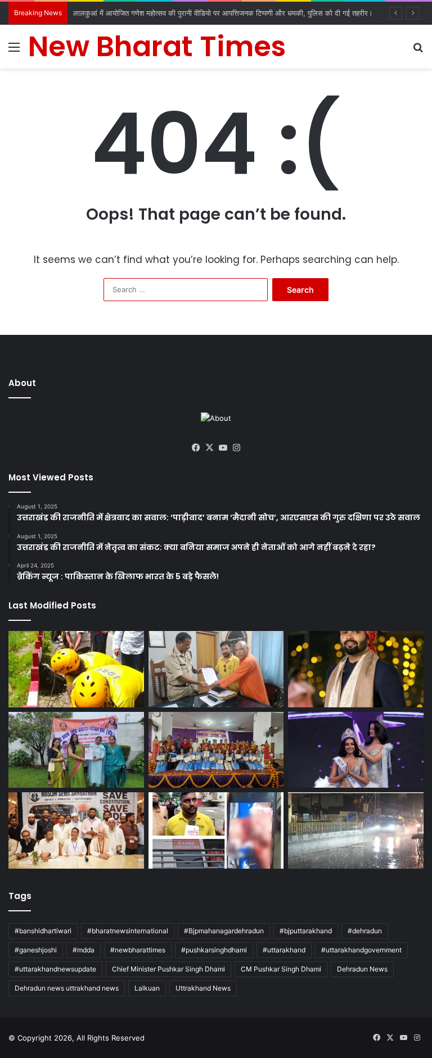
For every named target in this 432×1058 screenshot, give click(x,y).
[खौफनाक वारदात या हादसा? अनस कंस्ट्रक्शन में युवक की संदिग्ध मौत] (216, 830)
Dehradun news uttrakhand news (67, 988)
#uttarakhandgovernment (361, 950)
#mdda (83, 950)
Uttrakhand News (203, 988)
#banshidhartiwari (43, 931)
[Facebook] (195, 448)
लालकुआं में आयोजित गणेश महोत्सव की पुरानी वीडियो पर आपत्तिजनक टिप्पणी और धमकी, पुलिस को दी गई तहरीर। (223, 12)
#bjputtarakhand (306, 931)
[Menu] (14, 50)
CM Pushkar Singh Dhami (281, 969)
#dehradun (365, 931)
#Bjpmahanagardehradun (224, 931)
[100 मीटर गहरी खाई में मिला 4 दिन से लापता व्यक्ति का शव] (76, 669)
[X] (209, 448)
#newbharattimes (137, 950)
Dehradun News (362, 969)
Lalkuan (147, 988)
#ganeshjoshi (36, 950)
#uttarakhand (284, 950)
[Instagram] (236, 448)
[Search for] (418, 50)
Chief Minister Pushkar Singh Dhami (168, 969)
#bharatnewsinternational (127, 931)
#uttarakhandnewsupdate (55, 969)
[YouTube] (223, 448)
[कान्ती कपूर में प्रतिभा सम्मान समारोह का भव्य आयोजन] (216, 750)
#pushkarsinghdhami (214, 950)
